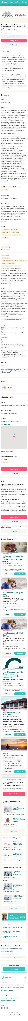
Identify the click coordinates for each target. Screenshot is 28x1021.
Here (8, 372)
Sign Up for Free (14, 794)
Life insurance (5, 235)
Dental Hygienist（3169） (16, 948)
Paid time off (14, 229)
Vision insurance (15, 232)
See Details (19, 574)
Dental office (5, 190)
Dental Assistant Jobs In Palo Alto (12, 927)
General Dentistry (11, 263)
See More (14, 831)
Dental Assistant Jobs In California (10, 937)
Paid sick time (5, 237)
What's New (4, 990)
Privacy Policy (19, 985)
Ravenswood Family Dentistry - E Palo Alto (13, 405)
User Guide (4, 985)
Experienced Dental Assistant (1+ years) (11, 266)
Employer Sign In (14, 998)
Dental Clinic (4, 459)
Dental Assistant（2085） (7, 951)
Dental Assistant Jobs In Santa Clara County (11, 931)
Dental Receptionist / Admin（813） (10, 954)
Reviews (22, 987)
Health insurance (5, 229)
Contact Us (14, 531)
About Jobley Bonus (6, 987)
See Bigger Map (5, 424)
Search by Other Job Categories (14, 957)
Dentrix (3, 263)
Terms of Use (11, 985)
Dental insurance (6, 232)
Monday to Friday (6, 247)
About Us (11, 990)
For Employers (4, 998)
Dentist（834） (4, 948)
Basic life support (6, 258)
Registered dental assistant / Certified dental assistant (14, 260)
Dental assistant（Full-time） (9, 413)
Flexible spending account (16, 235)
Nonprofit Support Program (8, 1000)
